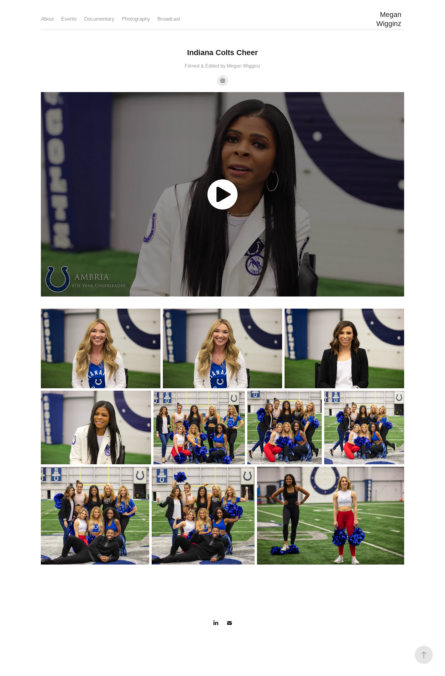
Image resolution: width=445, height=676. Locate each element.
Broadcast (168, 19)
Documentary (99, 19)
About (47, 19)
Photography (136, 19)
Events (69, 19)
